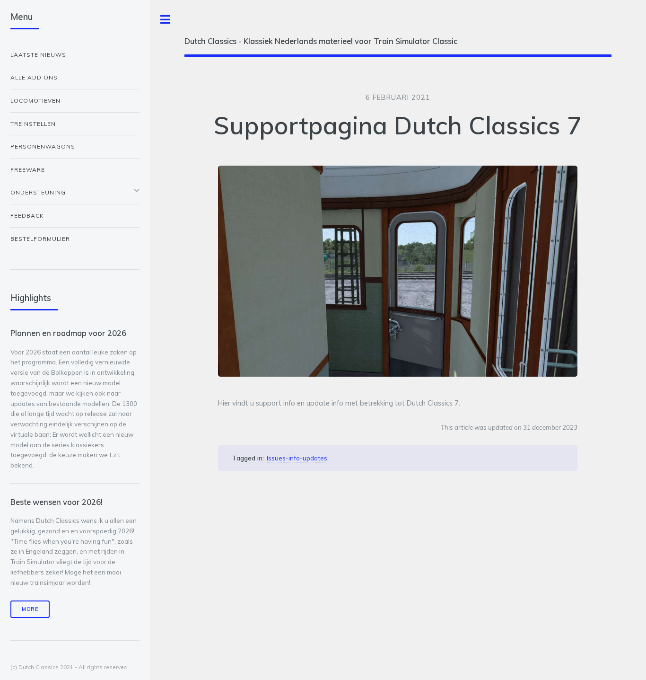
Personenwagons (42, 146)
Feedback (27, 215)
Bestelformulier (40, 238)
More (30, 609)
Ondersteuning (38, 192)
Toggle (165, 19)
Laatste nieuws (38, 54)
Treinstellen (33, 123)
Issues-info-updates (297, 458)
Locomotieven (35, 100)
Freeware (27, 169)
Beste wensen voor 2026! (56, 502)
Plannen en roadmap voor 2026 (68, 333)
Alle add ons (34, 77)
